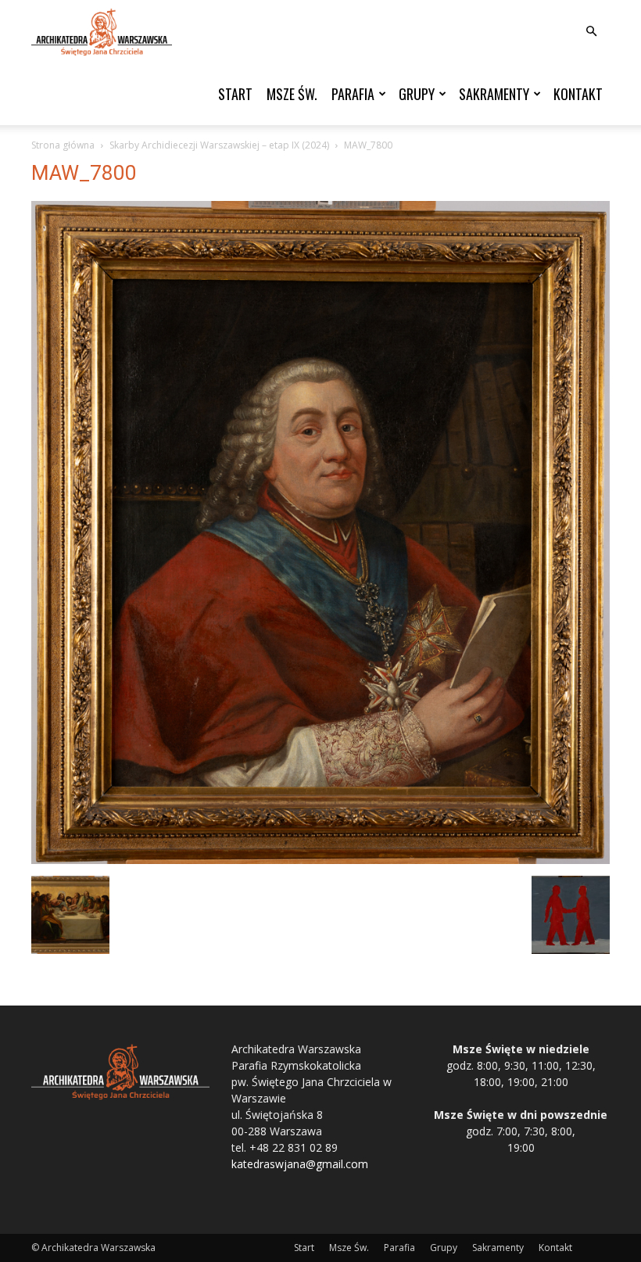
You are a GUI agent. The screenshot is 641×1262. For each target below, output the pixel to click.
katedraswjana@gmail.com (299, 1163)
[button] (591, 31)
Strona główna (63, 145)
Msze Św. (292, 94)
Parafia (352, 94)
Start (235, 94)
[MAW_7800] (320, 859)
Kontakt (578, 94)
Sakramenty (494, 94)
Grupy (417, 94)
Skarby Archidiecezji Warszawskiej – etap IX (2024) (219, 145)
